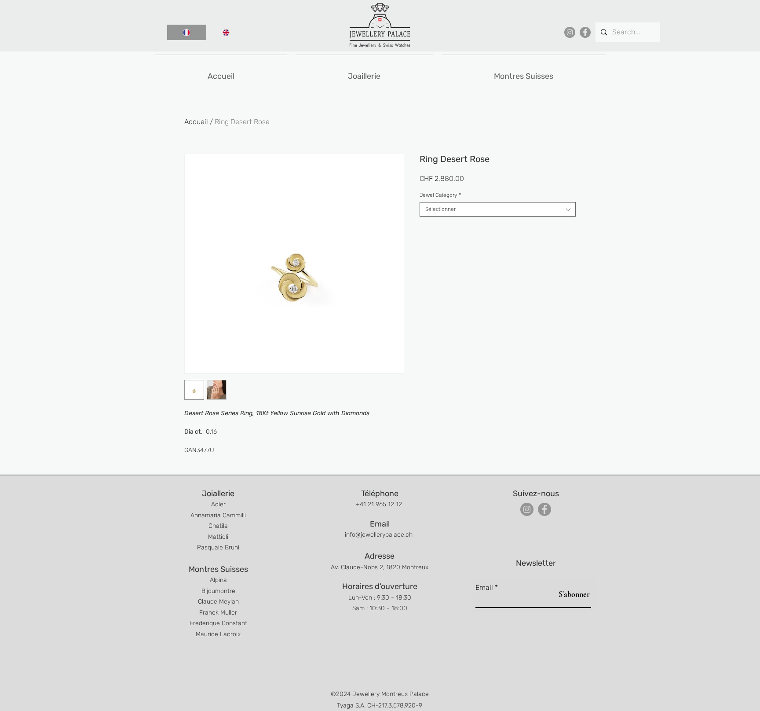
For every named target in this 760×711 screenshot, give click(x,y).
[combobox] (498, 209)
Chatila (218, 526)
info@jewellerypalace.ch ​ (379, 534)
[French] (186, 32)
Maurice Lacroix (218, 634)
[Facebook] (585, 32)
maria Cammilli (225, 515)
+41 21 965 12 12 (380, 504)
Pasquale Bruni (218, 547)
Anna (197, 515)
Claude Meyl (215, 601)
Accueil (196, 122)
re (232, 591)
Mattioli (218, 537)
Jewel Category (440, 195)
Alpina (218, 580)
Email (484, 587)
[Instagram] (569, 32)
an (235, 601)
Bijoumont (215, 591)
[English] (226, 32)
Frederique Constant (218, 623)
